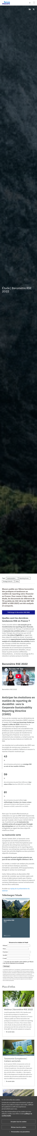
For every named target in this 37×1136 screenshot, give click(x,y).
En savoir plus (10, 1032)
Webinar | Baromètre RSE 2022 (18, 1009)
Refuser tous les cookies (18, 1127)
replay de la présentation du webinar (16, 889)
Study (17, 581)
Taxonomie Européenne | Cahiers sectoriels (15, 1059)
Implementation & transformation (16, 578)
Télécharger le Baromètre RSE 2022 (18, 612)
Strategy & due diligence (9, 581)
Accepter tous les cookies (18, 1122)
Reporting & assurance (25, 578)
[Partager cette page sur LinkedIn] (29, 9)
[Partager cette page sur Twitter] (33, 9)
